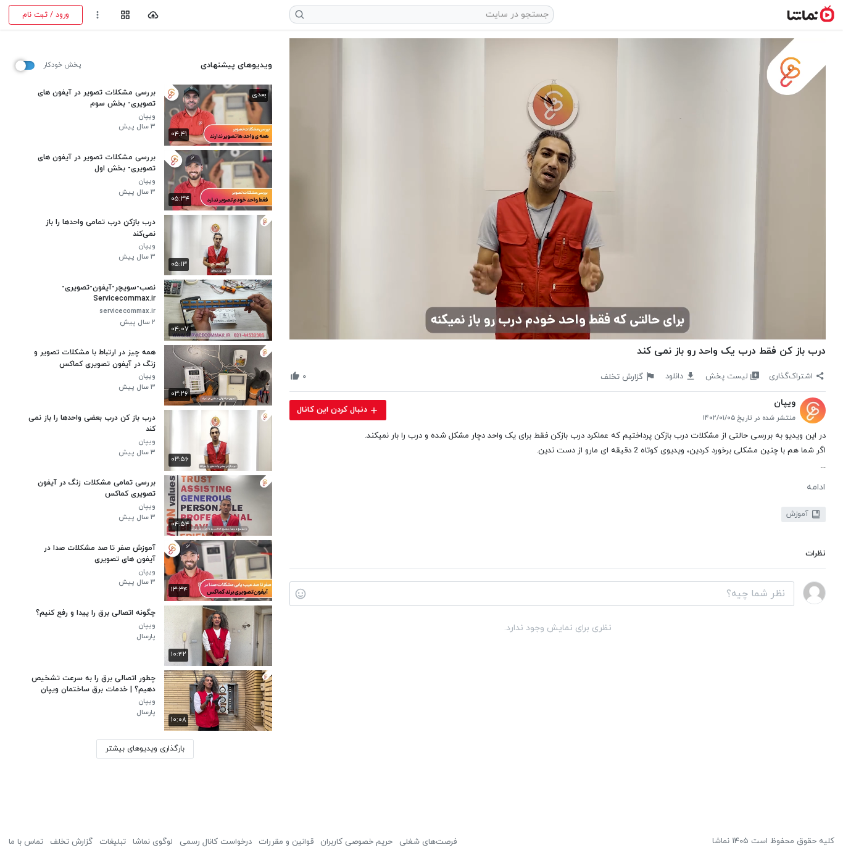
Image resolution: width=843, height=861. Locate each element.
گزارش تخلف (71, 841)
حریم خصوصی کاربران (356, 841)
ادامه (816, 487)
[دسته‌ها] (125, 15)
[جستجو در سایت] (299, 14)
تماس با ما (26, 841)
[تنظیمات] (97, 15)
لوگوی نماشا (153, 841)
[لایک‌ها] (316, 376)
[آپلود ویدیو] (153, 15)
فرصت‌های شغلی (428, 841)
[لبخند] (300, 593)
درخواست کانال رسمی (216, 841)
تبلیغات (112, 841)
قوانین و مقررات (286, 841)
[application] (557, 189)
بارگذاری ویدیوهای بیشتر (145, 748)
